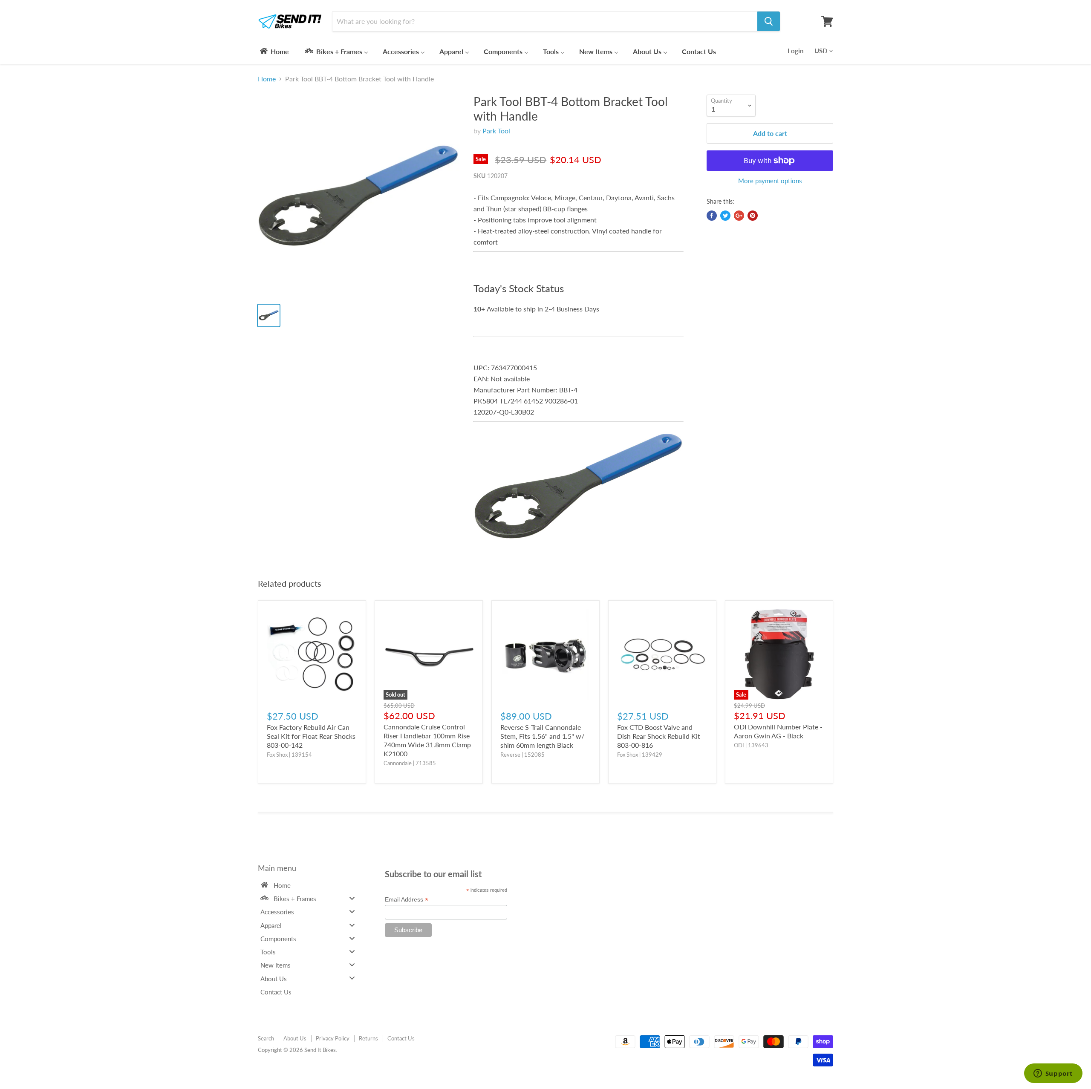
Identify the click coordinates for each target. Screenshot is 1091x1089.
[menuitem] (273, 51)
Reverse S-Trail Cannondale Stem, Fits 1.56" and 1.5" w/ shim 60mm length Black (542, 736)
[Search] (768, 21)
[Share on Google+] (739, 215)
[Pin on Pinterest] (753, 215)
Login (795, 51)
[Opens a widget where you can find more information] (1053, 1074)
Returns (368, 1038)
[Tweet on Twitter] (725, 215)
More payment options (770, 180)
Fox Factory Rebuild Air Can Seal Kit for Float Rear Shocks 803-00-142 (311, 736)
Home (267, 79)
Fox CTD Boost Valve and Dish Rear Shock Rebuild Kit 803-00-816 (658, 736)
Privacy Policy (332, 1038)
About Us (294, 1038)
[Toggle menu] (352, 898)
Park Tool (496, 131)
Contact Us (401, 1038)
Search (266, 1038)
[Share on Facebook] (712, 215)
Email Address (406, 900)
